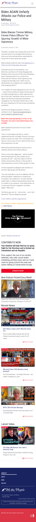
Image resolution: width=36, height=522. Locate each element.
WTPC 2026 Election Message (13, 407)
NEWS (2, 480)
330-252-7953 (5, 497)
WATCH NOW (28, 458)
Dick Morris (8, 206)
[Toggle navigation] (32, 3)
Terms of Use (31, 498)
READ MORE (29, 342)
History (3, 483)
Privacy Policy (22, 498)
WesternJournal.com (13, 236)
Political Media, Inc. (33, 516)
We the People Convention (9, 3)
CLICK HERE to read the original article (13, 199)
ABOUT (3, 477)
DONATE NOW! (18, 271)
